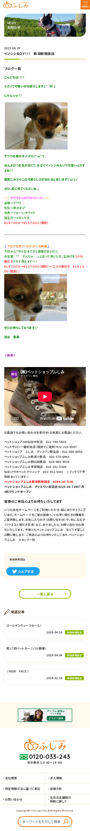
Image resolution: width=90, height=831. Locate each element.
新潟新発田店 (17, 559)
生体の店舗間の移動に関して (60, 799)
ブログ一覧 (12, 68)
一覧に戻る (45, 594)
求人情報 (56, 778)
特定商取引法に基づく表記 (22, 789)
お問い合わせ (14, 799)
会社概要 (11, 778)
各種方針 (56, 789)
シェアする (26, 571)
